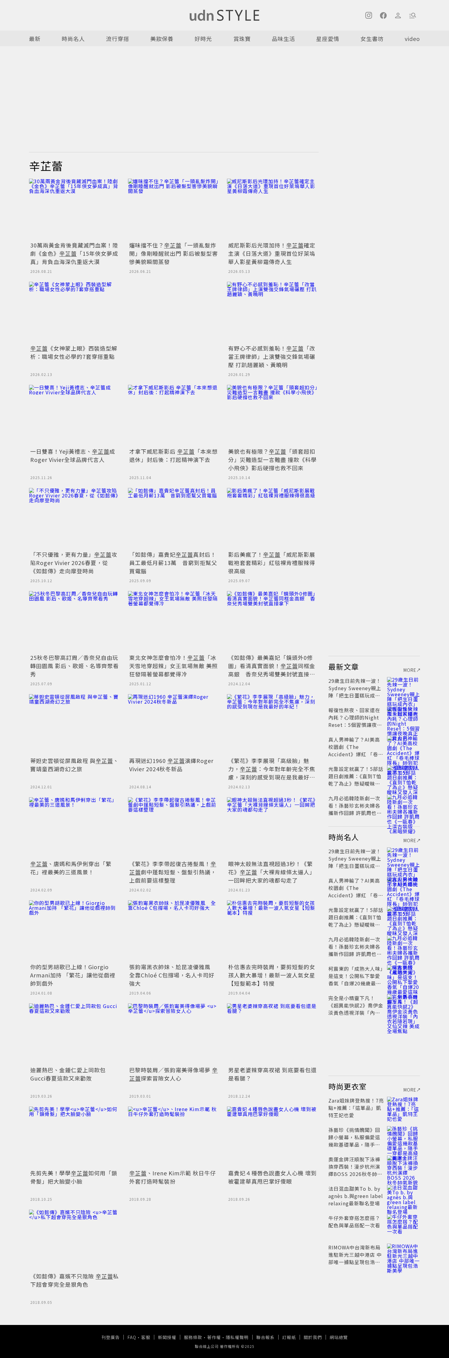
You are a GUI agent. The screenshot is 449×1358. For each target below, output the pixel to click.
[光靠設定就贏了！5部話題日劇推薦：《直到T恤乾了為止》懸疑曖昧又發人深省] (403, 776)
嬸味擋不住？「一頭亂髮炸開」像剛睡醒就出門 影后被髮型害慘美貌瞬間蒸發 (173, 253)
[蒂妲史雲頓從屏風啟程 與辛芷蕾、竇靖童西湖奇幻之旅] (75, 724)
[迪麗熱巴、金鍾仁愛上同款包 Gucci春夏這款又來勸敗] (75, 1034)
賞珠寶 (242, 39)
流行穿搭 (117, 39)
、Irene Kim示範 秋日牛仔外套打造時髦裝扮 (172, 1177)
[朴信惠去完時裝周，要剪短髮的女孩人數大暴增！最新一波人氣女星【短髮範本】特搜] (273, 931)
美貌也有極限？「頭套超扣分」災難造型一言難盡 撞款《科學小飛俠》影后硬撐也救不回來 (272, 459)
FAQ (131, 1337)
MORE (409, 670)
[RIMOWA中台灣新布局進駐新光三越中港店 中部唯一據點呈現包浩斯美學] (403, 1255)
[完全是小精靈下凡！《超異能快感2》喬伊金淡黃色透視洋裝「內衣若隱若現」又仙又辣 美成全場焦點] (403, 1005)
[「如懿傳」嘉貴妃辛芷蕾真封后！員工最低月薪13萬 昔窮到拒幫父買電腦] (174, 518)
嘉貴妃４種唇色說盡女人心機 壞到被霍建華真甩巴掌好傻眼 (272, 1177)
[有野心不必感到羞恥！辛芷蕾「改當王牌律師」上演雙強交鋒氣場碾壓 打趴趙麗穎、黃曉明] (273, 312)
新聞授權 (167, 1337)
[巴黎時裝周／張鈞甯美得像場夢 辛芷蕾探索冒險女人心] (174, 1034)
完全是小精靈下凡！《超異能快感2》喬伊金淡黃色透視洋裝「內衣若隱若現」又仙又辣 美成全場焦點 (355, 1012)
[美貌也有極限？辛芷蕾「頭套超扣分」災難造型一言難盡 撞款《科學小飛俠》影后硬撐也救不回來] (273, 415)
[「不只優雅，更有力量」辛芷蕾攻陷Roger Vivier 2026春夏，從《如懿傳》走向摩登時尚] (75, 518)
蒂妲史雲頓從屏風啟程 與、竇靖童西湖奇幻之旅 (74, 765)
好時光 (203, 39)
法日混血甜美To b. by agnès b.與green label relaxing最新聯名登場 (355, 1196)
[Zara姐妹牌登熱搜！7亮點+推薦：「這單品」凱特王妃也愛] (403, 1108)
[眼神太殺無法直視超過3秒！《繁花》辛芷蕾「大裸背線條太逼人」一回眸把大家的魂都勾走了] (273, 827)
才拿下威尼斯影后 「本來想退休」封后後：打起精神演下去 (173, 455)
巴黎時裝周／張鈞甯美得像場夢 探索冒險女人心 (173, 1074)
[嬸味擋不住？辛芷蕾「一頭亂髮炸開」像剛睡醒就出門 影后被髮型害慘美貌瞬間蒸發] (174, 209)
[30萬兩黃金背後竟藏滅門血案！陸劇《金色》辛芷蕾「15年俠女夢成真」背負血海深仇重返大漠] (75, 209)
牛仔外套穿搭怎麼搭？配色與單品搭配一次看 (354, 1221)
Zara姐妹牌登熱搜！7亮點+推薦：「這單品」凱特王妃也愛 (356, 1108)
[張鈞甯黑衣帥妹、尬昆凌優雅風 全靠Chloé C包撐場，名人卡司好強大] (174, 931)
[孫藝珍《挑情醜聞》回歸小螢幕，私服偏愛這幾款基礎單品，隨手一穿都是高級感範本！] (403, 1137)
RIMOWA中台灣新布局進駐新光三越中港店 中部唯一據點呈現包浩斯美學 (355, 1258)
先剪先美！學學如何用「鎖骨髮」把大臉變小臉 (73, 1177)
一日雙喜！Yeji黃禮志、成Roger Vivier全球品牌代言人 (72, 455)
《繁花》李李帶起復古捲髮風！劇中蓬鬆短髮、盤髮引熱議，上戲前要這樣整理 (172, 872)
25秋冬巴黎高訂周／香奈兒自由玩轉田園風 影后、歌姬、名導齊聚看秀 (74, 665)
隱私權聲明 (237, 1337)
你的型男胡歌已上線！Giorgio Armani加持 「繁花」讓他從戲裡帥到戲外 (72, 975)
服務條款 (193, 1337)
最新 (35, 39)
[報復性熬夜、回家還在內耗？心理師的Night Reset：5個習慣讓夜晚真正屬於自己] (403, 717)
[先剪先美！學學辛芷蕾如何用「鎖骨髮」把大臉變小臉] (75, 1137)
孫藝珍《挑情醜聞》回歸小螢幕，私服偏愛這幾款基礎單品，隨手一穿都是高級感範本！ (354, 1140)
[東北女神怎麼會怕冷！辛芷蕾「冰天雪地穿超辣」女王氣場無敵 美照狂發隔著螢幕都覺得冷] (174, 621)
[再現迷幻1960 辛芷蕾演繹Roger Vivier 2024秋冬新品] (174, 724)
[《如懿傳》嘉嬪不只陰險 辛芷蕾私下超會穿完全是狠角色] (75, 1240)
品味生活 (283, 39)
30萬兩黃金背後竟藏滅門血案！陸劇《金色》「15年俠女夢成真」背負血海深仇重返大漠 (74, 253)
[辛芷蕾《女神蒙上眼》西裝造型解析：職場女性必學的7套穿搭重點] (75, 312)
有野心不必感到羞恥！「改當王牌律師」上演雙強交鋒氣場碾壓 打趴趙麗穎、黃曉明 (271, 356)
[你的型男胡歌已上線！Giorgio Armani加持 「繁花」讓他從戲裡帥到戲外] (75, 931)
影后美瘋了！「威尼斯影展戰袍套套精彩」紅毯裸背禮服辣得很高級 (271, 562)
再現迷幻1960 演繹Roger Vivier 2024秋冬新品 (171, 765)
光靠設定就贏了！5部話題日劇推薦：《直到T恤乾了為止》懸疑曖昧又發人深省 (355, 779)
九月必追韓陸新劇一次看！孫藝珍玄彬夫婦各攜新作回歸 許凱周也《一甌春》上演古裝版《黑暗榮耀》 (354, 812)
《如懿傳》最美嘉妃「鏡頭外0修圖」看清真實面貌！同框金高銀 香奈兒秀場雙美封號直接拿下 (271, 669)
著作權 (214, 1337)
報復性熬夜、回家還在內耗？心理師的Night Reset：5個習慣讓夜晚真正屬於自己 (355, 721)
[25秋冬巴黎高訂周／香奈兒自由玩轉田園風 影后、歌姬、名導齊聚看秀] (75, 621)
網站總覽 (339, 1337)
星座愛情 (327, 39)
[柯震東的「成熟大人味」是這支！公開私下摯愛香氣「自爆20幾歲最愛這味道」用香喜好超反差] (403, 976)
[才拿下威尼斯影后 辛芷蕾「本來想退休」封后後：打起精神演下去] (174, 415)
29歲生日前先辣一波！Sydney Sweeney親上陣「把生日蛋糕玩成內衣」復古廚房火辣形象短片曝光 (354, 695)
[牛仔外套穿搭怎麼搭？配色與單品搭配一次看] (403, 1225)
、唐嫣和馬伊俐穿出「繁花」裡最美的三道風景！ (70, 868)
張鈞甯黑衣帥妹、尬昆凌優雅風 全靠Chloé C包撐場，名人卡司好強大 (172, 975)
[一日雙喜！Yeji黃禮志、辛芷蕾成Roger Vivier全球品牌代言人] (75, 415)
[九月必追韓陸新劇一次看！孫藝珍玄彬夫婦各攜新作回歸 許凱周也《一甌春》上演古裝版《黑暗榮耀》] (403, 805)
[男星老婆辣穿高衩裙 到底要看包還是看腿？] (273, 1034)
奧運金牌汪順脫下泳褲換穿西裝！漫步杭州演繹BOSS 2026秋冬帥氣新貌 (355, 1170)
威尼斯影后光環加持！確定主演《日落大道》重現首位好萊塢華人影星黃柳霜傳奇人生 (271, 253)
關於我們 (313, 1337)
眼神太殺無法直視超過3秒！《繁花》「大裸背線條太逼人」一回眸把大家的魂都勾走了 (271, 872)
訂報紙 (289, 1337)
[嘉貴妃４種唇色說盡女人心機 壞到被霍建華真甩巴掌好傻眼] (273, 1137)
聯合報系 (265, 1337)
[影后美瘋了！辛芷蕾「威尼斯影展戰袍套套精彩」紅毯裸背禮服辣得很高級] (273, 518)
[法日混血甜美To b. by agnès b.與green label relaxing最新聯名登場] (403, 1196)
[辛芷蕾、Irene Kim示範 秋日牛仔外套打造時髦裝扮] (174, 1137)
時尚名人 (73, 39)
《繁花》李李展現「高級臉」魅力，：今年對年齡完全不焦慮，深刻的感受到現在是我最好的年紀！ (271, 773)
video (412, 39)
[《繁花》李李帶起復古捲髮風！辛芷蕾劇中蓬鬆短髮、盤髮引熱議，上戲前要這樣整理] (174, 827)
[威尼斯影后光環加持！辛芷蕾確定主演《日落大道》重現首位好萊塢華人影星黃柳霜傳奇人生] (273, 209)
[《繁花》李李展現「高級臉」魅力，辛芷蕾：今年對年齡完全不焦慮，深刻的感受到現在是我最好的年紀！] (273, 724)
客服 (145, 1337)
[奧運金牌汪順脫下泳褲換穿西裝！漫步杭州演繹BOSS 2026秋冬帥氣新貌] (403, 1166)
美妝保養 (161, 39)
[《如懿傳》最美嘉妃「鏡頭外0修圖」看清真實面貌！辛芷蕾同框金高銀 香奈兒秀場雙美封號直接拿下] (273, 621)
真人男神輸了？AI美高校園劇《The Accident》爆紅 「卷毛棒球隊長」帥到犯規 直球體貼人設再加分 (355, 754)
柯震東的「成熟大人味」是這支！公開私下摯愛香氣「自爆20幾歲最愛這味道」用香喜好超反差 (355, 983)
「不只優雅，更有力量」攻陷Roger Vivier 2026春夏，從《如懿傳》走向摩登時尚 (73, 562)
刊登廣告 (110, 1337)
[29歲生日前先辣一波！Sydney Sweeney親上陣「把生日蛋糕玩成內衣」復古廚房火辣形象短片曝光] (403, 688)
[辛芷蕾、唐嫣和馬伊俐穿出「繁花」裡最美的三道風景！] (75, 827)
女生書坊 (372, 39)
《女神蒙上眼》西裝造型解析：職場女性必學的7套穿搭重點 (73, 352)
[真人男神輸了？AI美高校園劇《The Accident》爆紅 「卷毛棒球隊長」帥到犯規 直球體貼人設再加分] (403, 747)
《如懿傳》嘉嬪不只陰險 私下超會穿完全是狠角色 (74, 1280)
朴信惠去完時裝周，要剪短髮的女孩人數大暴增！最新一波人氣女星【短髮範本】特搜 (271, 975)
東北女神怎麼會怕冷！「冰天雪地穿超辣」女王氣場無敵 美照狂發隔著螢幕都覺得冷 (173, 665)
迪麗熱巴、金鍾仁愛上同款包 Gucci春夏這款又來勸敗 (68, 1074)
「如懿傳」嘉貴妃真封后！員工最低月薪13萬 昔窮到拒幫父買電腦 (173, 562)
